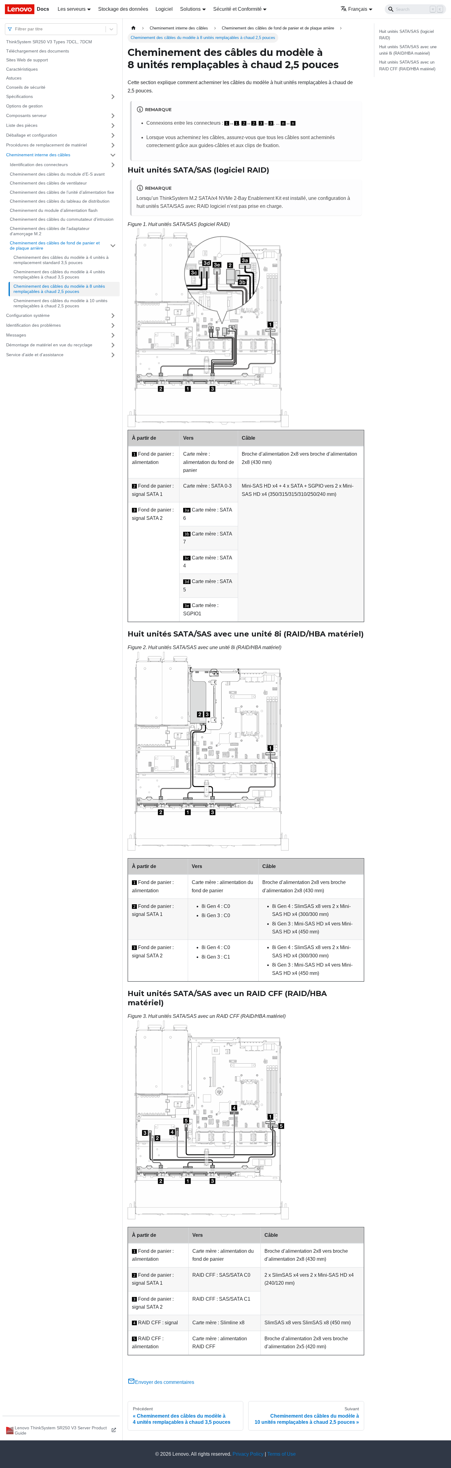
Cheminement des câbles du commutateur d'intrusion (62, 219)
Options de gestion (24, 105)
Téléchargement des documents (37, 51)
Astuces (13, 78)
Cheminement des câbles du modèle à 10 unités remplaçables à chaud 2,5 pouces (60, 303)
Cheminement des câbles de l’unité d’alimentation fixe (62, 192)
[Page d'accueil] (133, 28)
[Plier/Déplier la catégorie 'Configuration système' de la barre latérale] (113, 316)
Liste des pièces (21, 125)
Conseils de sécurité (25, 87)
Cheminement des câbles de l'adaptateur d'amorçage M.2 (50, 231)
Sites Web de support (27, 59)
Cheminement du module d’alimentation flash (54, 210)
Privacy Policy (248, 1454)
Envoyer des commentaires (164, 1382)
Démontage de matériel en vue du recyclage (49, 344)
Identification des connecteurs (39, 164)
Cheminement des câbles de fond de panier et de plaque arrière (55, 245)
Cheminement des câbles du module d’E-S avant (57, 174)
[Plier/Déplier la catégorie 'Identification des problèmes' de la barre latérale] (113, 325)
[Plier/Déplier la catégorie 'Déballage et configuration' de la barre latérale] (113, 135)
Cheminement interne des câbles (38, 154)
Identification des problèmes (33, 325)
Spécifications (19, 96)
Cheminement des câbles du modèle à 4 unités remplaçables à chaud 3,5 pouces (59, 274)
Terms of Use (281, 1454)
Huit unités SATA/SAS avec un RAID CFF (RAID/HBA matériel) (407, 65)
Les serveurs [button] (72, 9)
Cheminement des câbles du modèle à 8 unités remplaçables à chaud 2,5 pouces (59, 289)
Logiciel (164, 9)
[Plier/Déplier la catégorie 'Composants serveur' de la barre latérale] (113, 116)
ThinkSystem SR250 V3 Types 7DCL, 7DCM (49, 41)
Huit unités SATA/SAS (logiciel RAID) (406, 34)
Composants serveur (26, 115)
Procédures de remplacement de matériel (46, 144)
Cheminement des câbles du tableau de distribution (60, 201)
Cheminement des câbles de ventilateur (48, 183)
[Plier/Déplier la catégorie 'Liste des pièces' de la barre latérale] (113, 125)
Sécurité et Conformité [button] (237, 9)
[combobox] (15, 29)
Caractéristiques (22, 69)
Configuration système (28, 315)
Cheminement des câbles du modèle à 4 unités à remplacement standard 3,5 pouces (61, 260)
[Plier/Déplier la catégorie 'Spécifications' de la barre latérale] (113, 97)
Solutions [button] (190, 9)
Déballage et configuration (31, 135)
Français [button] (357, 9)
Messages (16, 335)
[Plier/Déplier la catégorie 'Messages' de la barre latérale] (113, 335)
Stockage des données (123, 9)
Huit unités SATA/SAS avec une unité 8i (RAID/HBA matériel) (408, 50)
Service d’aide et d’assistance (35, 354)
